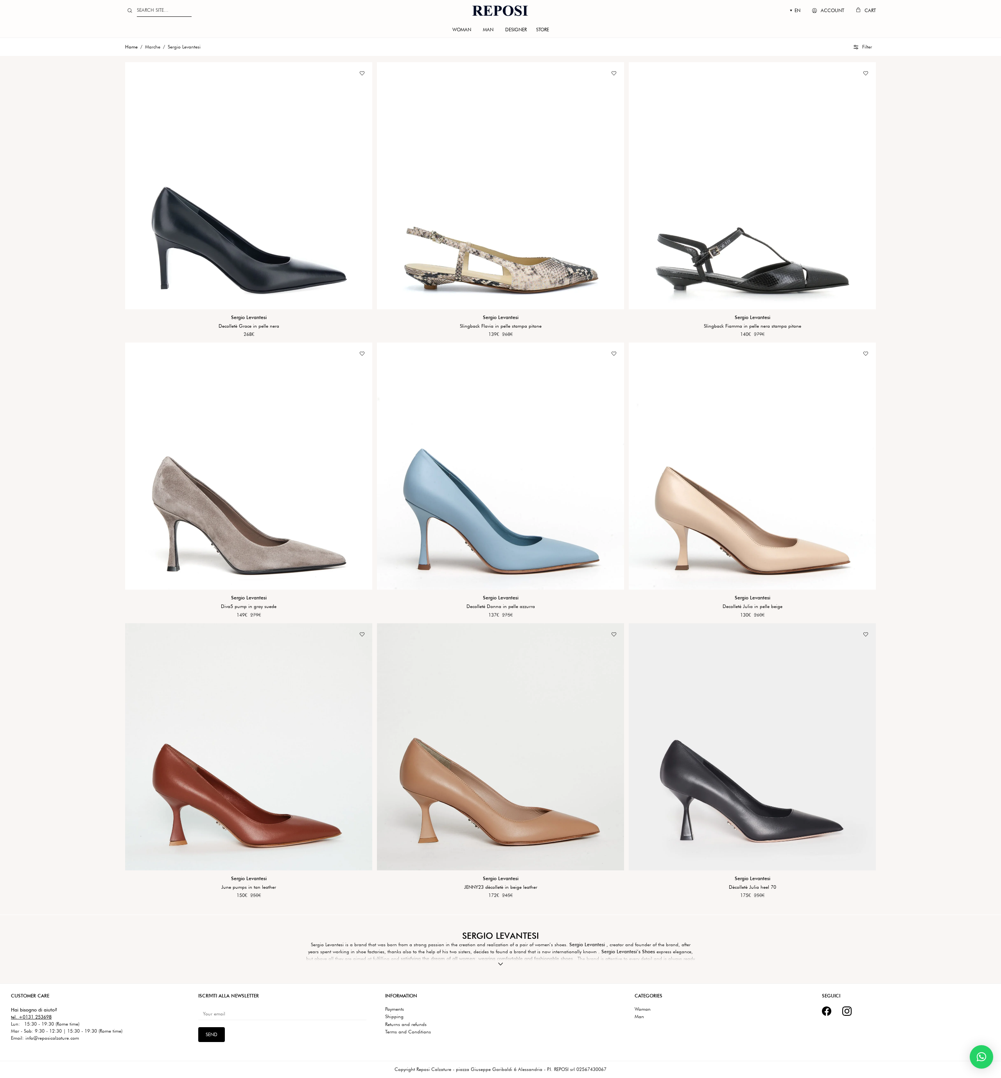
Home (131, 47)
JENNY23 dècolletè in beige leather (500, 887)
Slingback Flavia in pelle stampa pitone (501, 326)
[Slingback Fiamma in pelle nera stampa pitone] (752, 185)
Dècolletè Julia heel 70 (752, 887)
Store (542, 29)
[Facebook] (826, 1011)
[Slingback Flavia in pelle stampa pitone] (500, 185)
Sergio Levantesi (249, 317)
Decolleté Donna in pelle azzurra (500, 606)
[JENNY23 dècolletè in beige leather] (500, 746)
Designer (516, 29)
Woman (461, 29)
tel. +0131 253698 (31, 1017)
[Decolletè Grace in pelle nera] (248, 185)
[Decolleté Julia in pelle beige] (752, 466)
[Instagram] (847, 1011)
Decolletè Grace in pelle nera (249, 326)
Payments (394, 1009)
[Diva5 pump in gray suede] (248, 466)
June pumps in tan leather (248, 887)
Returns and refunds (406, 1024)
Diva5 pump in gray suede (248, 606)
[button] (863, 47)
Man (488, 29)
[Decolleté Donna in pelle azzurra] (500, 466)
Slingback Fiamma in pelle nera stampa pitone (752, 326)
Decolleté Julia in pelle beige (752, 606)
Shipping (394, 1016)
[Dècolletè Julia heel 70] (752, 746)
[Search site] (129, 10)
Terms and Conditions (408, 1032)
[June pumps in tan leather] (248, 746)
